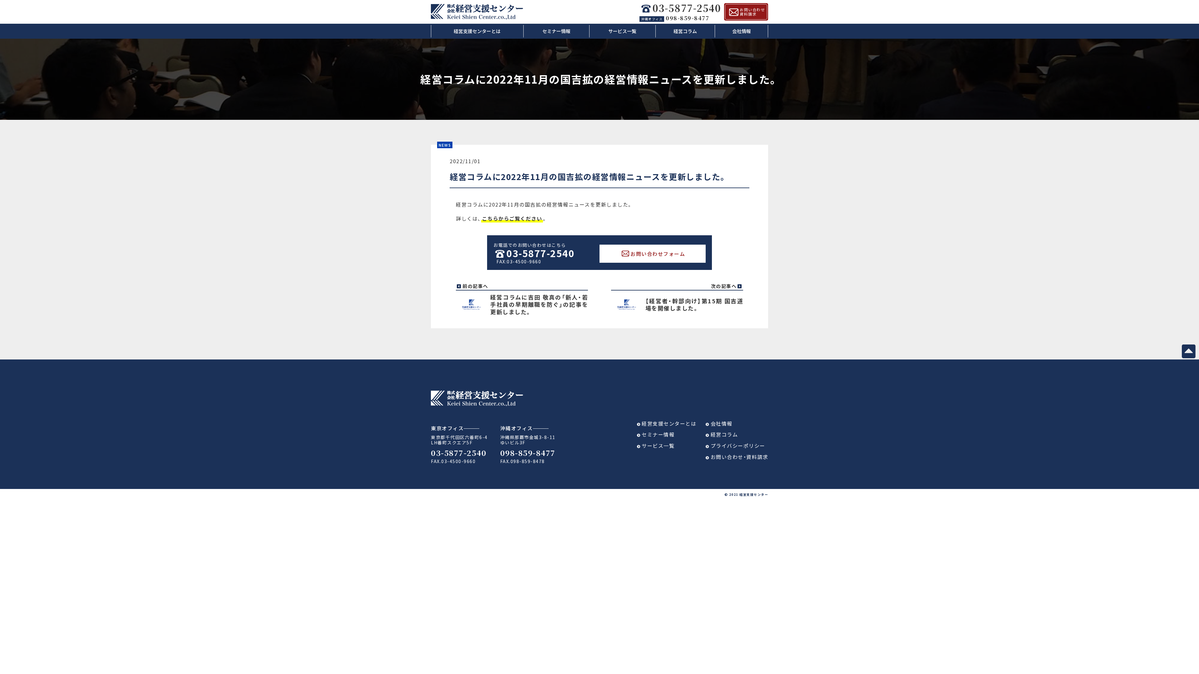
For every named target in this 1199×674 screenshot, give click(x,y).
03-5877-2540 (687, 8)
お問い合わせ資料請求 (752, 12)
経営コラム (685, 31)
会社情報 (741, 31)
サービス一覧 (622, 31)
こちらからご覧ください (512, 218)
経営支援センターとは (477, 31)
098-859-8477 (675, 18)
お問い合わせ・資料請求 (739, 457)
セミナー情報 (556, 31)
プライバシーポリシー (738, 445)
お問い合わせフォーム (657, 253)
